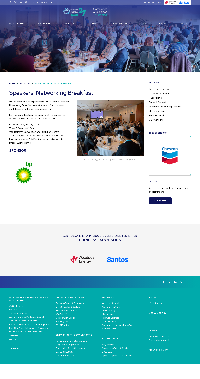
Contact (185, 23)
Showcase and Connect (71, 297)
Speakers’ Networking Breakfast (165, 106)
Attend (69, 23)
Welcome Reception (159, 89)
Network (93, 23)
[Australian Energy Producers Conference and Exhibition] (100, 12)
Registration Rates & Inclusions (70, 348)
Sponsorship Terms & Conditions (117, 355)
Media (162, 23)
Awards (12, 339)
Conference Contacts (159, 336)
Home (12, 83)
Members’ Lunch (157, 111)
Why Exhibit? (61, 314)
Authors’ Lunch (157, 115)
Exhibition (45, 23)
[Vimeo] (26, 2)
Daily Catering (156, 119)
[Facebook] (10, 2)
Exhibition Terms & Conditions (70, 303)
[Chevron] (170, 155)
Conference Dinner (159, 93)
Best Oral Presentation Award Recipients (28, 328)
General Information (65, 355)
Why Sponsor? (108, 344)
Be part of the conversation (75, 335)
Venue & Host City (64, 352)
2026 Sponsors (109, 352)
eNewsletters (155, 303)
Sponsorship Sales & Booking (115, 348)
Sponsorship (120, 23)
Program (13, 309)
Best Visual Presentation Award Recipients (29, 324)
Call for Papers (16, 306)
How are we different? (66, 310)
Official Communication (160, 340)
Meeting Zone (62, 321)
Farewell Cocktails (158, 102)
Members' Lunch (110, 321)
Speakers (13, 335)
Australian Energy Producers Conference (29, 299)
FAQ (144, 23)
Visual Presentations (19, 313)
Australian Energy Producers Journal (26, 317)
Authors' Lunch (109, 328)
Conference (17, 23)
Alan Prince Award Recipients (23, 320)
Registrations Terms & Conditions (71, 341)
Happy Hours (155, 97)
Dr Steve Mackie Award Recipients (25, 331)
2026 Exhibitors (63, 325)
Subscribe (160, 200)
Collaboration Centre (65, 317)
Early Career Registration (67, 344)
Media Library (157, 313)
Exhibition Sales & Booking (68, 307)
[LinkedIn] (21, 2)
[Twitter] (15, 2)
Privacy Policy (158, 350)
